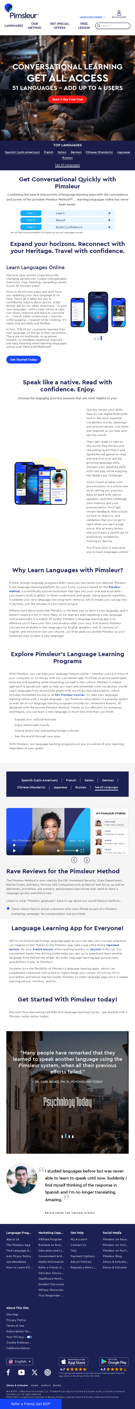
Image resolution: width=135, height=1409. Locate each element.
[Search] (98, 26)
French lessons (43, 949)
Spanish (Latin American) (22, 152)
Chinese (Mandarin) (99, 152)
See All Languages (67, 164)
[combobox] (113, 26)
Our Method (34, 25)
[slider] (48, 845)
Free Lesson (84, 25)
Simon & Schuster (17, 1385)
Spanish (95, 949)
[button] (31, 1404)
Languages (14, 25)
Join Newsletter (16, 1261)
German (76, 152)
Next (131, 314)
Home (34, 1385)
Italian (62, 152)
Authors (45, 1385)
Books (57, 1385)
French (48, 152)
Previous (65, 314)
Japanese (123, 152)
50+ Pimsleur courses (70, 695)
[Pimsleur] (22, 11)
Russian (67, 157)
